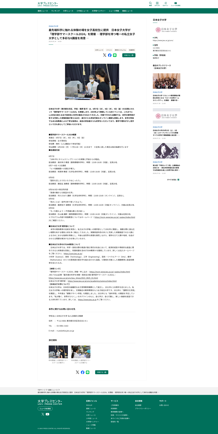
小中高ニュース (91, 418)
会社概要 (138, 405)
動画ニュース (91, 428)
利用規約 (114, 408)
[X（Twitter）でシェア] (105, 55)
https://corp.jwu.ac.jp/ (73, 253)
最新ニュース (91, 408)
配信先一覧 (115, 421)
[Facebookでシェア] (110, 55)
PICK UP (89, 405)
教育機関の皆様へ (117, 412)
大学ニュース (99, 50)
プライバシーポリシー (143, 408)
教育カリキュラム (120, 50)
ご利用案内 (115, 405)
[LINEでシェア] (115, 55)
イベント (109, 50)
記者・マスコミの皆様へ (119, 415)
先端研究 (132, 50)
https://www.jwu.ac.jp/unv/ (163, 40)
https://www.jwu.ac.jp (87, 299)
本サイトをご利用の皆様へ (120, 418)
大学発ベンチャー (92, 421)
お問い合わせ (164, 405)
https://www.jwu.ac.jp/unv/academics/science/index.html (92, 281)
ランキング (90, 412)
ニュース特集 (91, 425)
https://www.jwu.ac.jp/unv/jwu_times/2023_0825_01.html (73, 278)
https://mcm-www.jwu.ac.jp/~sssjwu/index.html (115, 217)
